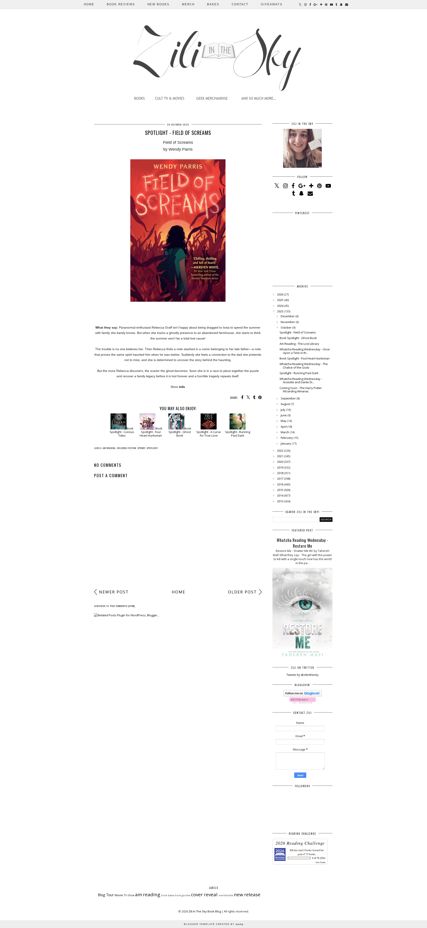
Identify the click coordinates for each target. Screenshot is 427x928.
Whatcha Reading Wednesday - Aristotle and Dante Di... (301, 380)
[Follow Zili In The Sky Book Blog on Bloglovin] (302, 695)
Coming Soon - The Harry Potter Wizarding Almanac (301, 389)
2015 (280, 490)
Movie (119, 895)
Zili (291, 850)
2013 (280, 501)
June (284, 415)
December (288, 316)
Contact (240, 4)
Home (89, 4)
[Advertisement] (178, 552)
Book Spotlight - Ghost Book (180, 431)
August (285, 404)
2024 (280, 306)
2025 (280, 300)
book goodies (182, 895)
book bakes (167, 895)
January (286, 443)
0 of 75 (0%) (318, 858)
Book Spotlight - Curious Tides (122, 431)
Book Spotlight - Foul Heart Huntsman (151, 431)
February (287, 438)
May (283, 421)
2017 (280, 479)
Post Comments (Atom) (122, 606)
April (284, 427)
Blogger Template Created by (213, 924)
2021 (280, 456)
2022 (280, 451)
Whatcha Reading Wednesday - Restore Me (302, 543)
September (288, 398)
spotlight (152, 448)
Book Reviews (121, 4)
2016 (280, 484)
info (182, 387)
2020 (280, 462)
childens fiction (126, 448)
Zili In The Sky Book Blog (205, 911)
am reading (109, 448)
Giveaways (271, 4)
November (288, 322)
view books (320, 862)
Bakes (213, 4)
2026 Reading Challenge (300, 843)
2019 (280, 467)
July (283, 410)
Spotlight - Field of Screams (298, 332)
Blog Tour (106, 894)
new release (247, 894)
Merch (188, 4)
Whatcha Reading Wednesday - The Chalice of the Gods (304, 365)
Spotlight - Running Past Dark (237, 433)
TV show (129, 895)
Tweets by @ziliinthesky (302, 675)
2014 (280, 495)
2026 (280, 294)
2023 (280, 311)
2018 (280, 473)
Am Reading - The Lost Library (299, 344)
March (285, 432)
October (286, 327)
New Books (158, 4)
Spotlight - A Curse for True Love (208, 433)
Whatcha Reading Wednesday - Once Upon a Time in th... (305, 351)
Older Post (242, 592)
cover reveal (204, 894)
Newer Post (114, 592)
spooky (141, 448)
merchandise (226, 895)
